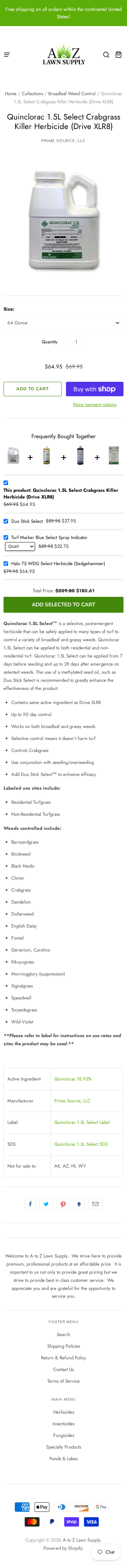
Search (63, 1334)
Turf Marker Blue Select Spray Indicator (49, 537)
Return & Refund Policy (63, 1357)
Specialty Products (63, 1447)
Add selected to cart (63, 604)
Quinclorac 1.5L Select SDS (81, 1144)
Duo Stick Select (27, 521)
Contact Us (63, 1369)
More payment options (94, 404)
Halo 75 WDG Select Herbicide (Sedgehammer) (58, 563)
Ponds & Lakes (63, 1458)
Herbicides (63, 1412)
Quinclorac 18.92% (73, 1079)
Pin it (63, 1204)
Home (11, 93)
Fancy (79, 1204)
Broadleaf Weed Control (72, 93)
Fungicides (63, 1435)
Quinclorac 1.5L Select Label (82, 1122)
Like (30, 1204)
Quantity (50, 341)
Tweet (46, 1204)
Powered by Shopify (62, 1548)
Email (95, 1204)
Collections (32, 93)
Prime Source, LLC (63, 140)
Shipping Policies (63, 1346)
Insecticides (63, 1423)
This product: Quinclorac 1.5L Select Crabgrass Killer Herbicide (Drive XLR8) (61, 494)
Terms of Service (63, 1381)
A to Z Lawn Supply (81, 1540)
